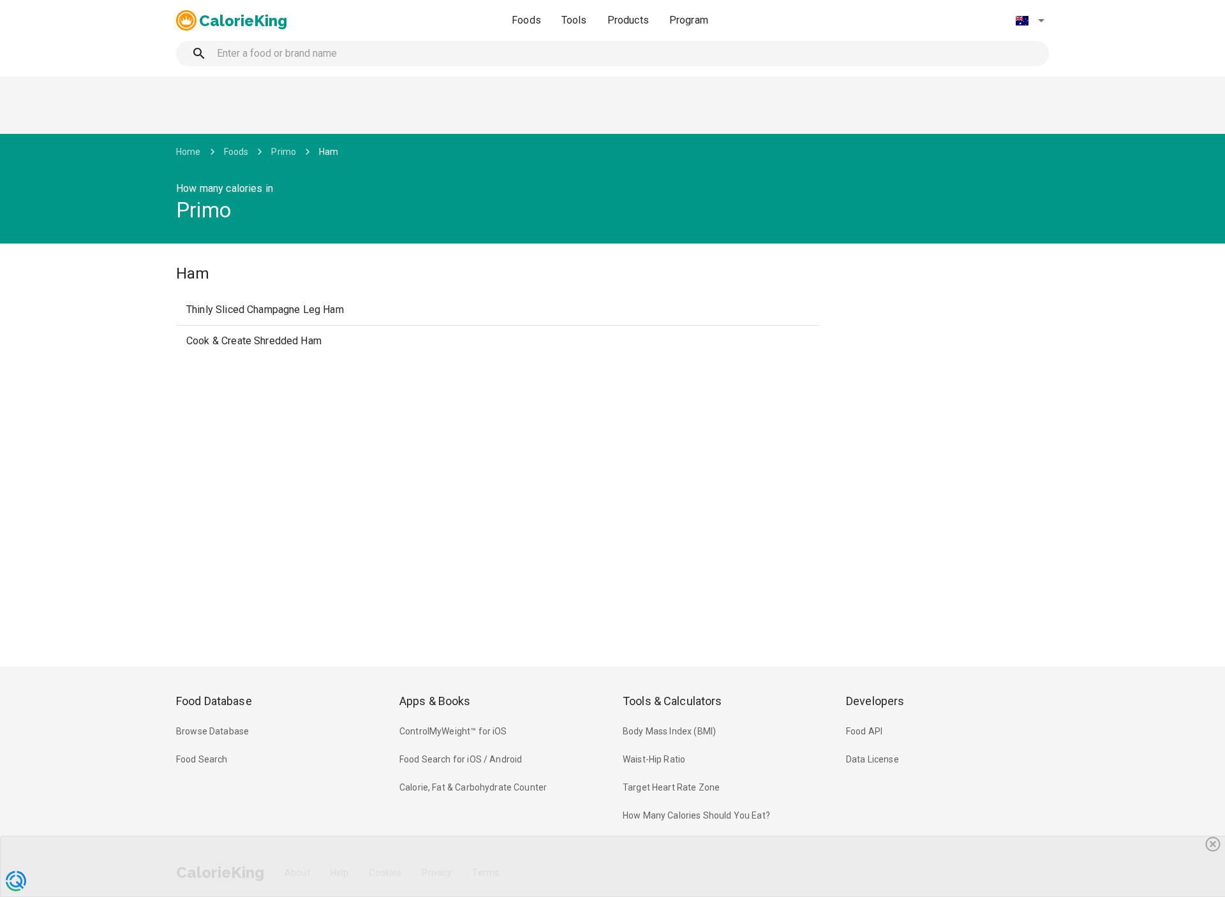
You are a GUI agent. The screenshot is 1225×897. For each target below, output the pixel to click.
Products (628, 20)
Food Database (214, 701)
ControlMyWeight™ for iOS (453, 731)
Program (688, 20)
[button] (1030, 20)
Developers (875, 701)
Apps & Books (435, 701)
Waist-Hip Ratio (654, 759)
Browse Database (212, 731)
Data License (872, 759)
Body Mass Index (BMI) (669, 731)
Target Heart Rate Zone (671, 787)
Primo (283, 152)
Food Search (202, 759)
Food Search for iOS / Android (460, 759)
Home (188, 152)
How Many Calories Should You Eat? (696, 815)
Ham (328, 152)
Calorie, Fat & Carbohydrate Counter (473, 787)
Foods (526, 20)
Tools (574, 20)
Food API (864, 731)
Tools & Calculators (672, 701)
